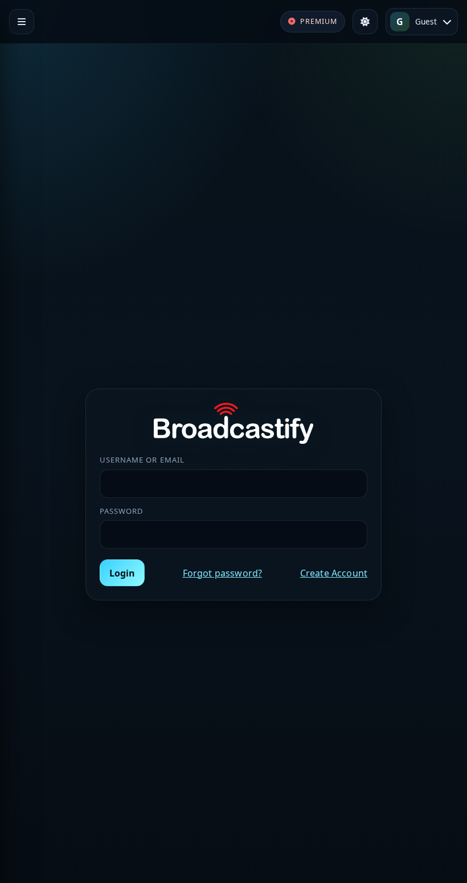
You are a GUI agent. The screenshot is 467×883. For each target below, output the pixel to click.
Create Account (333, 573)
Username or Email (142, 460)
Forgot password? (223, 573)
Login (122, 573)
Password (122, 511)
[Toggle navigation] (21, 21)
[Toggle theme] (365, 21)
